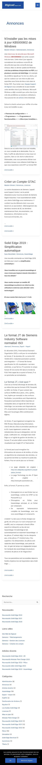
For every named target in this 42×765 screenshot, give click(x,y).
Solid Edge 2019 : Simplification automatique (16, 246)
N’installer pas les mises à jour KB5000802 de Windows (20, 42)
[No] (39, 757)
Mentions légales (27, 760)
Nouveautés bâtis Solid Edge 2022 (14, 666)
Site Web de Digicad (9, 634)
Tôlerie (4, 744)
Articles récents (7, 688)
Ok (10, 760)
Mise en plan (6, 714)
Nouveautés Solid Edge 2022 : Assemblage (17, 669)
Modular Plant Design (9, 718)
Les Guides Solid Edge (9, 708)
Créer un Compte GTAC (20, 181)
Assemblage (6, 691)
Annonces (5, 685)
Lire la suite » (9, 170)
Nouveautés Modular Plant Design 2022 (16, 659)
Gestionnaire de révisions (11, 701)
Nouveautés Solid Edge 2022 (12, 615)
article (21, 98)
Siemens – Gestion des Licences (13, 640)
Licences (5, 711)
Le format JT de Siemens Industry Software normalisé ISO (20, 339)
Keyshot (5, 704)
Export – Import (7, 695)
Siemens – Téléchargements (12, 637)
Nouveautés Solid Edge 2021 (12, 618)
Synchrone (6, 741)
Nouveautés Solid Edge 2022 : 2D (13, 656)
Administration (7, 681)
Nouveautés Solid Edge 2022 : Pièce (14, 662)
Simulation (5, 734)
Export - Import (25, 346)
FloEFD (4, 698)
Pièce (4, 731)
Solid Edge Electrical (9, 737)
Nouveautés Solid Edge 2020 (12, 622)
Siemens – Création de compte (12, 644)
